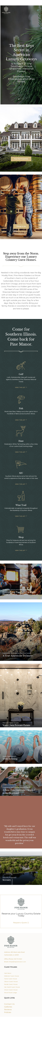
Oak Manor (7, 973)
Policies (7, 1012)
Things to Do (21, 226)
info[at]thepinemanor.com (17, 961)
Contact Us (9, 1004)
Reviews (8, 1010)
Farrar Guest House (10, 979)
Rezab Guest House (10, 984)
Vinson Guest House (10, 990)
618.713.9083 (18, 959)
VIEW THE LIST (20, 387)
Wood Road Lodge (10, 992)
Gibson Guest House (11, 981)
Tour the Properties (21, 159)
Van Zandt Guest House (12, 987)
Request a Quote (20, 923)
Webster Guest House (11, 976)
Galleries (8, 1007)
